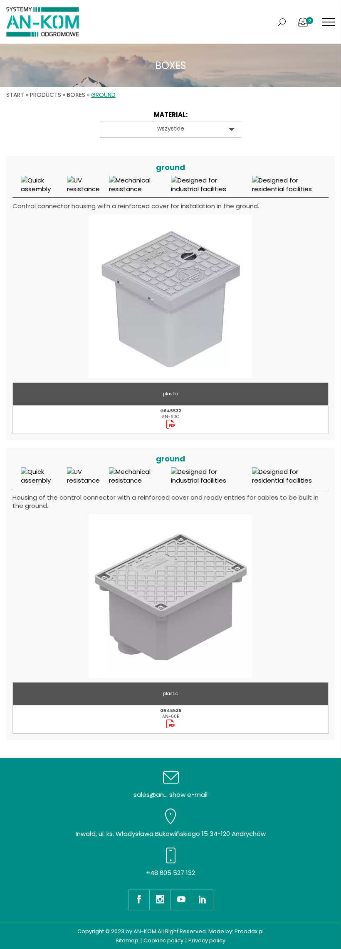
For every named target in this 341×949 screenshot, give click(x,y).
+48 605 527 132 (170, 872)
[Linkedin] (202, 900)
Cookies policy (163, 940)
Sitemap (127, 940)
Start (15, 95)
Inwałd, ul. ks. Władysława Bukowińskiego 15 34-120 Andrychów (171, 833)
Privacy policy (206, 940)
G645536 (170, 710)
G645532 (170, 411)
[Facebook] (138, 900)
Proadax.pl (249, 931)
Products (45, 95)
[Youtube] (181, 900)
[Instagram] (159, 900)
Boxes (76, 95)
